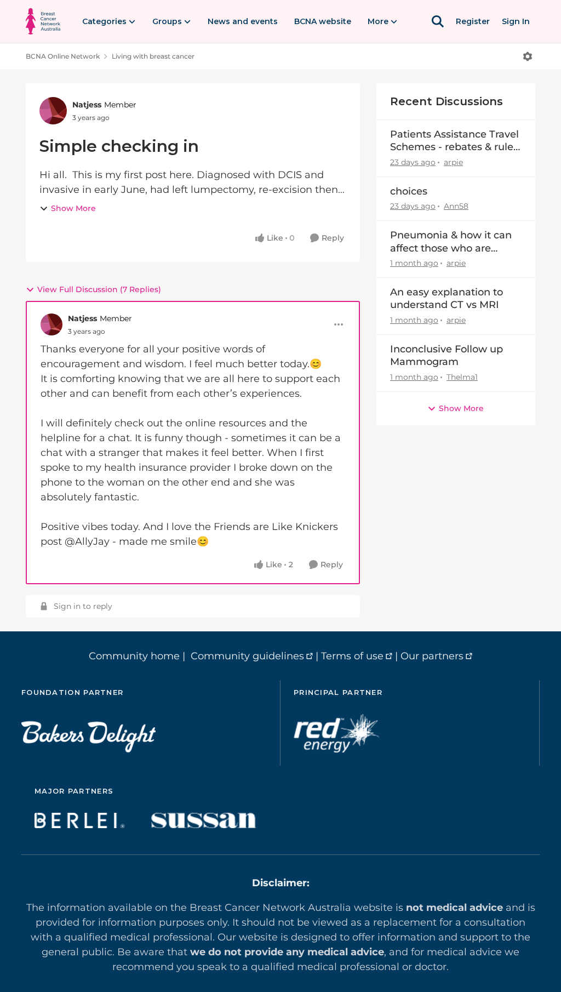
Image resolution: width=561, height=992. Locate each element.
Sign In (516, 21)
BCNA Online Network (63, 56)
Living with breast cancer (153, 56)
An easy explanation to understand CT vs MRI (446, 298)
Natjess (86, 105)
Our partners (431, 656)
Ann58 (456, 206)
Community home (134, 656)
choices (408, 191)
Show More (73, 208)
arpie (453, 162)
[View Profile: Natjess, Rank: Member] (53, 110)
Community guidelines (247, 656)
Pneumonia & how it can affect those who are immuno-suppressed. (451, 242)
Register (473, 21)
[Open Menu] (527, 56)
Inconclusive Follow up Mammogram (446, 355)
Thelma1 (462, 377)
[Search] (437, 21)
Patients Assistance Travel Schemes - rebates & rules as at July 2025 (454, 141)
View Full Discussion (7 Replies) (99, 289)
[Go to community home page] (43, 21)
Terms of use (352, 656)
